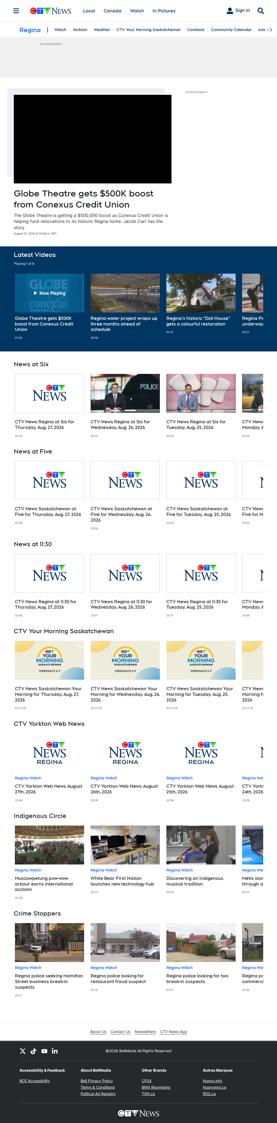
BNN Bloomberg (156, 1087)
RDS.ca (209, 1093)
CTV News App (173, 1031)
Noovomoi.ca (214, 1087)
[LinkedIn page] (55, 1051)
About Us (98, 1031)
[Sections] (16, 10)
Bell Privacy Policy (97, 1080)
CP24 (146, 1080)
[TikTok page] (33, 1051)
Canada (112, 11)
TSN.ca (148, 1093)
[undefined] (49, 307)
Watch (137, 11)
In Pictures (164, 11)
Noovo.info (212, 1080)
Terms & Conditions (98, 1087)
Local (89, 11)
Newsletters (145, 1031)
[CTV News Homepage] (50, 11)
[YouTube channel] (44, 1051)
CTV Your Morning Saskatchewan (149, 30)
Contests (196, 30)
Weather (102, 30)
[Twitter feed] (22, 1051)
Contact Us (120, 1031)
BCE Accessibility (34, 1080)
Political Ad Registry (98, 1093)
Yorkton (80, 30)
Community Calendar (231, 30)
